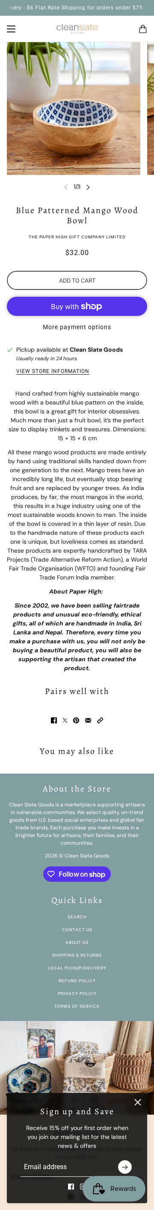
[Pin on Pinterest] (76, 720)
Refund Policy (77, 980)
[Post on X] (65, 720)
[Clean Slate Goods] (77, 29)
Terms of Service (77, 1006)
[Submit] (125, 1167)
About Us (77, 942)
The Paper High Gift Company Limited (77, 237)
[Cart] (143, 29)
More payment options (77, 327)
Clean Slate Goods (96, 349)
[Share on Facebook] (54, 720)
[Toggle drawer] (11, 29)
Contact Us (77, 929)
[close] (137, 1102)
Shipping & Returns (77, 955)
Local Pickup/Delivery (77, 968)
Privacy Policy (77, 993)
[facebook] (71, 1186)
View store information (52, 371)
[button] (100, 720)
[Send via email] (88, 720)
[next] (88, 187)
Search (77, 917)
